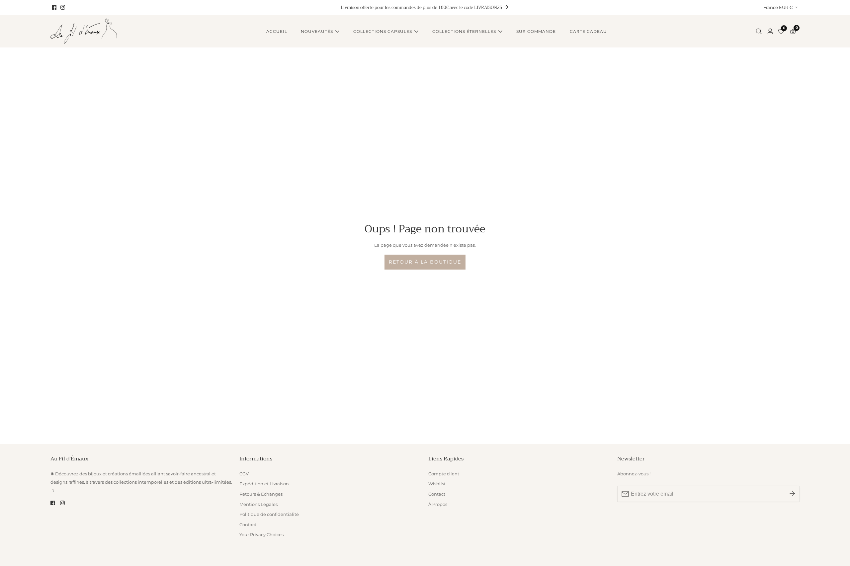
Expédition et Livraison (264, 483)
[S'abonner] (792, 494)
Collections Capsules (382, 31)
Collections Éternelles (464, 31)
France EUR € (778, 7)
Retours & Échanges (261, 494)
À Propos (437, 504)
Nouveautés (317, 31)
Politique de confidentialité (269, 514)
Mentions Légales (258, 504)
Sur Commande (536, 31)
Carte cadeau (588, 31)
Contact (247, 524)
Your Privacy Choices (261, 534)
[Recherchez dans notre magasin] (760, 31)
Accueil (276, 31)
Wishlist (437, 483)
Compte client (443, 473)
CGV (244, 473)
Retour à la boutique (425, 262)
